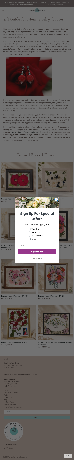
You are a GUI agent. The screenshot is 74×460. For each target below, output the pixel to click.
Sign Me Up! (37, 251)
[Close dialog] (56, 199)
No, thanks (37, 258)
